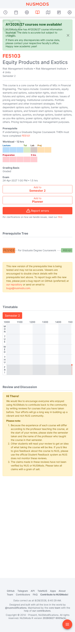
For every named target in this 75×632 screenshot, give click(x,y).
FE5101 (26, 135)
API (33, 590)
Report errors (40, 210)
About (62, 590)
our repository (14, 284)
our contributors (41, 610)
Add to (37, 189)
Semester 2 (12, 315)
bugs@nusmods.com (18, 288)
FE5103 (8, 250)
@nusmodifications (16, 607)
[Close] (68, 35)
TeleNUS (42, 590)
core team (54, 607)
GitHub (11, 590)
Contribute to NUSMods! (54, 594)
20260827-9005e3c (54, 618)
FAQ (60, 217)
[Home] (37, 4)
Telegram (22, 590)
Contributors (23, 594)
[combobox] (37, 189)
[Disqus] (37, 522)
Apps (53, 590)
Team (10, 594)
